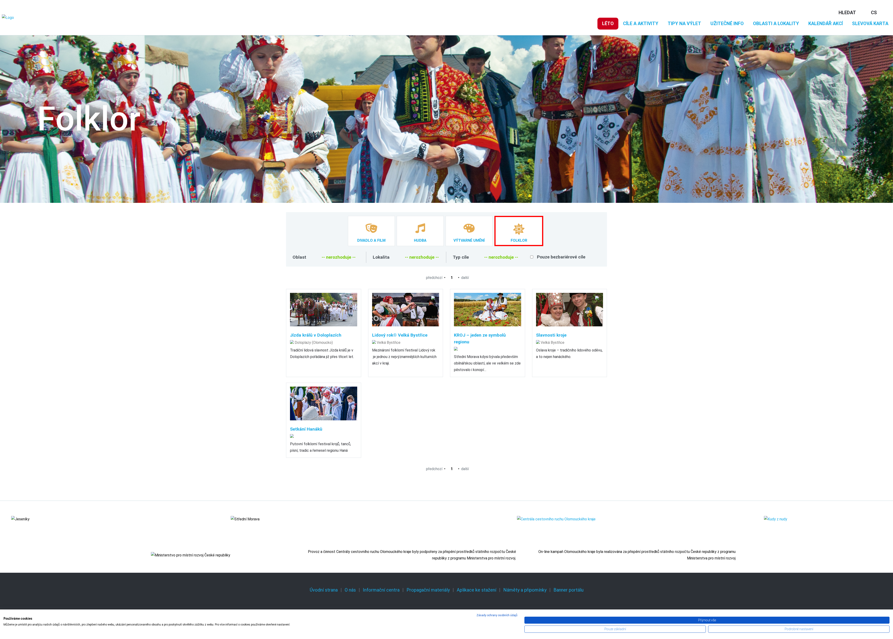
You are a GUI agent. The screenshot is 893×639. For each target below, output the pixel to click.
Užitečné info (727, 23)
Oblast (299, 257)
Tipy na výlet (684, 23)
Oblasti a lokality (776, 23)
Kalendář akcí (825, 23)
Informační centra (381, 590)
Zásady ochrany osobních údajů (496, 615)
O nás (350, 590)
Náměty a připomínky (524, 590)
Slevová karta (870, 23)
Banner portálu (568, 590)
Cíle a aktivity (640, 23)
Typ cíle (461, 257)
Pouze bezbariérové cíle (561, 257)
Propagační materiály (428, 590)
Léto (608, 23)
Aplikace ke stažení (476, 590)
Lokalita (381, 257)
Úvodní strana (324, 590)
